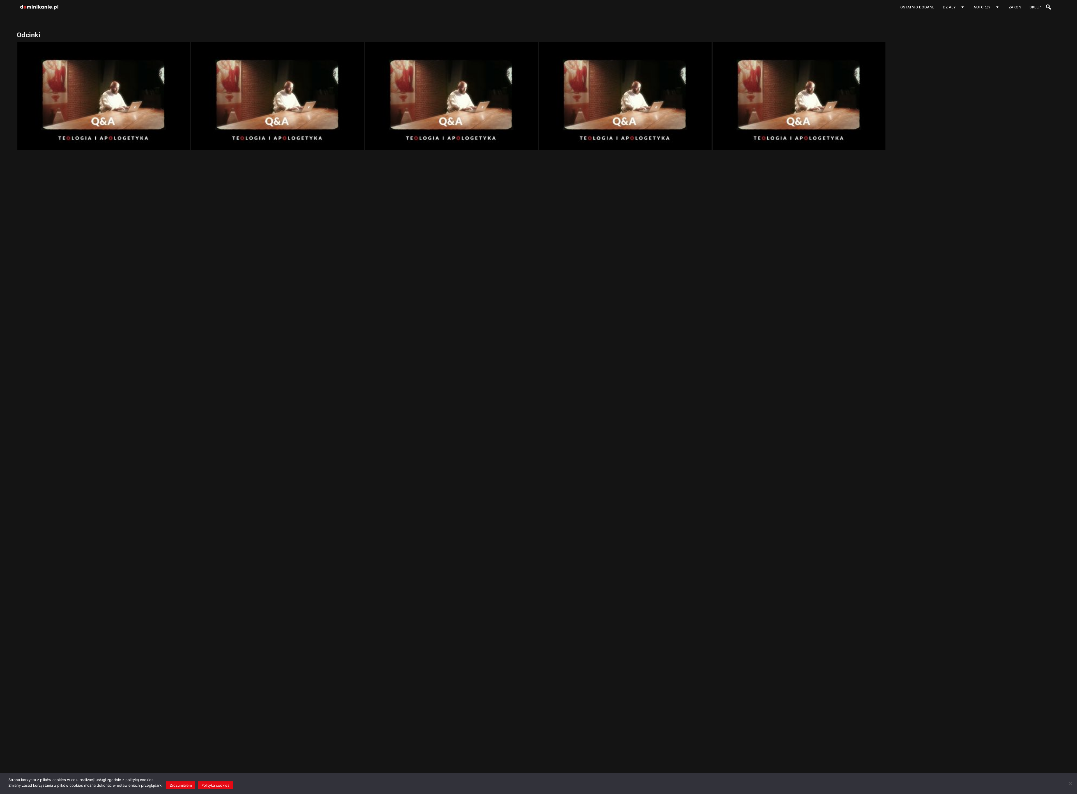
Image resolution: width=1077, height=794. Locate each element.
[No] (1070, 783)
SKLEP (1035, 7)
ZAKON (1015, 7)
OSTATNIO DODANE (917, 7)
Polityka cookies (215, 785)
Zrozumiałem (181, 785)
